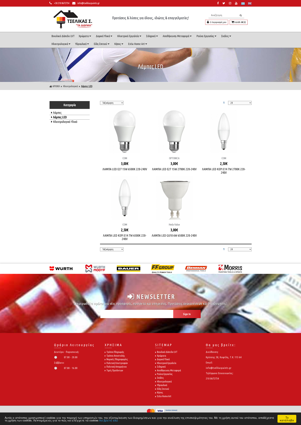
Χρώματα (84, 36)
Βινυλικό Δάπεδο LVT (63, 36)
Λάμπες (57, 112)
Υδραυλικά (81, 44)
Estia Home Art (136, 44)
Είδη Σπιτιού (101, 44)
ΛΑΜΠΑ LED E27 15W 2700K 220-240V (174, 169)
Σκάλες (225, 36)
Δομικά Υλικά (103, 36)
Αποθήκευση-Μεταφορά (176, 36)
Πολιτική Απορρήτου (116, 366)
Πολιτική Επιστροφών (117, 362)
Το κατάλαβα (287, 418)
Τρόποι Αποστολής (115, 355)
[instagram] (230, 3)
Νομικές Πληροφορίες (117, 359)
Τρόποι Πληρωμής (115, 351)
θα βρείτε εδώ (108, 420)
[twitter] (224, 3)
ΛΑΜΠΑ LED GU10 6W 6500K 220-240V (174, 235)
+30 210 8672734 (61, 3)
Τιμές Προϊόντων (114, 370)
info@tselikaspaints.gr (88, 3)
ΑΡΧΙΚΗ (56, 86)
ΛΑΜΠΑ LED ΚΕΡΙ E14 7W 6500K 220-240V (124, 237)
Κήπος (117, 44)
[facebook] (218, 3)
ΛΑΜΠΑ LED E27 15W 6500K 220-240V (125, 169)
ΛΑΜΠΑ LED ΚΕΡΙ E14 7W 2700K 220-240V (224, 170)
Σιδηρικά (151, 36)
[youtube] (237, 3)
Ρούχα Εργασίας (205, 36)
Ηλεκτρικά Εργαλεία (128, 36)
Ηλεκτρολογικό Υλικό (65, 121)
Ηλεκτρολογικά (60, 44)
